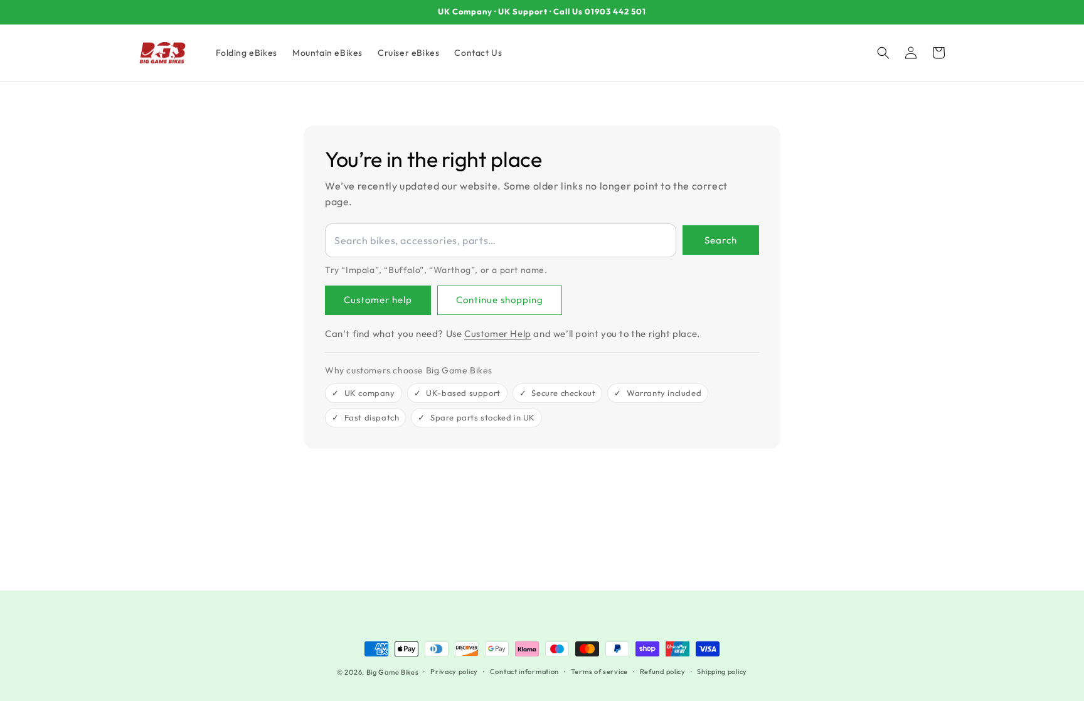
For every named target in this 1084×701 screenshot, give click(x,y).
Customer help (378, 300)
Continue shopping (499, 300)
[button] (883, 53)
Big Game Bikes (392, 672)
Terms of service (599, 671)
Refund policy (663, 671)
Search (720, 240)
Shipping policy (722, 671)
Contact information (524, 671)
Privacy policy (454, 671)
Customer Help (497, 334)
